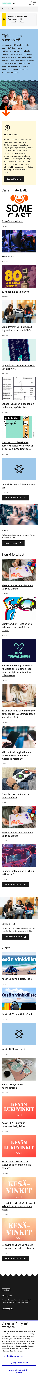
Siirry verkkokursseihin (13, 937)
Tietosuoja (24, 1300)
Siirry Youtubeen (11, 543)
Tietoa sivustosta (8, 1302)
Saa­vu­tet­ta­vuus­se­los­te (10, 1300)
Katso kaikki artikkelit (13, 498)
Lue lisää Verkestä (14, 179)
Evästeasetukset (23, 1302)
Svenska (11, 9)
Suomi (4, 9)
